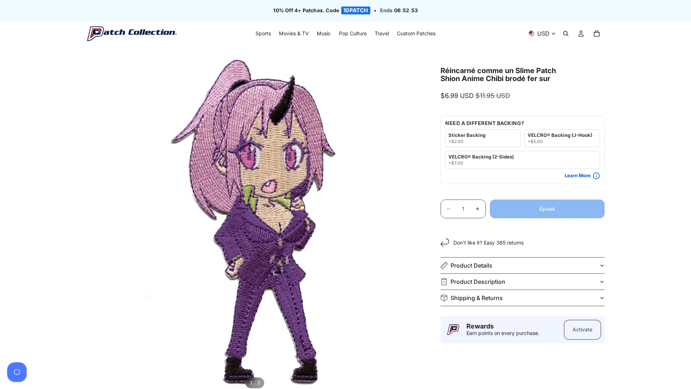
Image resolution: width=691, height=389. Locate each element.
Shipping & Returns (477, 297)
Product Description (478, 281)
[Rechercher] (566, 34)
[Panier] (597, 34)
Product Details (471, 265)
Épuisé (547, 209)
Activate (582, 329)
